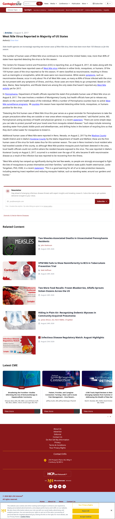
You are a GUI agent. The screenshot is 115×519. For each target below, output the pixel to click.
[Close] (111, 510)
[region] (57, 510)
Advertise (58, 431)
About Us (57, 429)
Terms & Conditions (57, 445)
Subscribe (101, 201)
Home (42, 501)
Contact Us (57, 437)
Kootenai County (38, 139)
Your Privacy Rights (57, 448)
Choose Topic (13, 10)
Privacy (57, 442)
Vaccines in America (39, 10)
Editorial (57, 434)
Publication (76, 3)
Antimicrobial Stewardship (93, 10)
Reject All (85, 511)
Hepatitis (106, 10)
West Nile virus (50, 68)
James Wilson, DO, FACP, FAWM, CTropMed (57, 320)
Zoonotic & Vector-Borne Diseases (16, 215)
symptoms (90, 75)
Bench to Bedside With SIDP (74, 10)
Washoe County (99, 135)
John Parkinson (46, 245)
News (46, 3)
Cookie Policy (25, 517)
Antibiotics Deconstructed (56, 10)
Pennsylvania (11, 94)
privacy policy (48, 206)
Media (52, 3)
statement (78, 119)
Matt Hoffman (46, 270)
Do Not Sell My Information (57, 439)
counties (36, 104)
